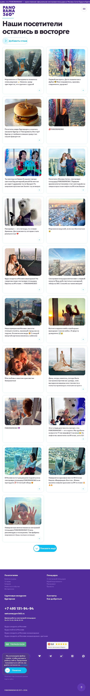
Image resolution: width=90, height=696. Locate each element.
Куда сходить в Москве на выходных (22, 633)
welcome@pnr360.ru (14, 613)
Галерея (8, 584)
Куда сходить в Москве (15, 626)
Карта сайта (9, 679)
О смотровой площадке (56, 579)
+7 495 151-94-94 (19, 608)
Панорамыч (51, 584)
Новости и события (12, 587)
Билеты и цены (10, 579)
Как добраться (54, 599)
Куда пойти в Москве (14, 630)
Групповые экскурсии (15, 596)
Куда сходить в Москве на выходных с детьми (26, 636)
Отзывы (8, 582)
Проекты (50, 587)
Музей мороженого (54, 582)
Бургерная (10, 599)
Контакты (52, 596)
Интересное (9, 589)
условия (23, 665)
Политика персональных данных (16, 676)
